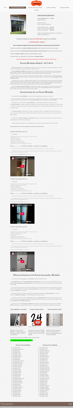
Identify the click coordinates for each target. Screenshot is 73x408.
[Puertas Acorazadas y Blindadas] (18, 320)
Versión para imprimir (5, 403)
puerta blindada (31, 278)
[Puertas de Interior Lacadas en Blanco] (54, 320)
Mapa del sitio (11, 403)
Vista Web (70, 404)
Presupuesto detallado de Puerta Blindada (21, 340)
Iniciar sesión (70, 403)
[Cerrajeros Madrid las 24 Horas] (36, 320)
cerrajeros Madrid (44, 87)
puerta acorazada (24, 278)
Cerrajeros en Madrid (48, 82)
